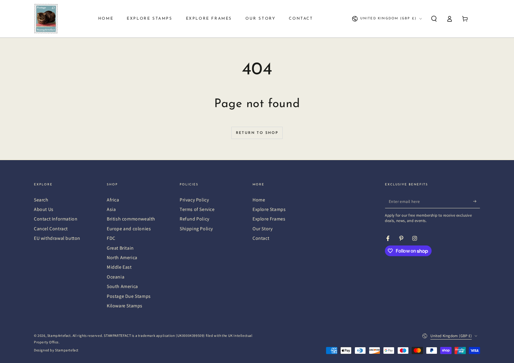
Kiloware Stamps (124, 306)
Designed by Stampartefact (56, 350)
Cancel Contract (51, 229)
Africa (113, 200)
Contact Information (55, 219)
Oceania (115, 277)
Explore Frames (269, 219)
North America (122, 257)
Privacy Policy (194, 200)
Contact (261, 238)
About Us (44, 209)
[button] (434, 18)
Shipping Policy (196, 229)
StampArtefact (59, 335)
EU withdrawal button (57, 238)
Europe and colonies (129, 229)
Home (259, 200)
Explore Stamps (269, 209)
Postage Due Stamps (129, 296)
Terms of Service (197, 209)
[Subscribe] (476, 201)
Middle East (119, 267)
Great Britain (120, 248)
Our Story (262, 229)
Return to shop (257, 133)
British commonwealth (131, 219)
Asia (111, 209)
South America (122, 286)
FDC (111, 238)
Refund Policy (194, 219)
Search (41, 200)
